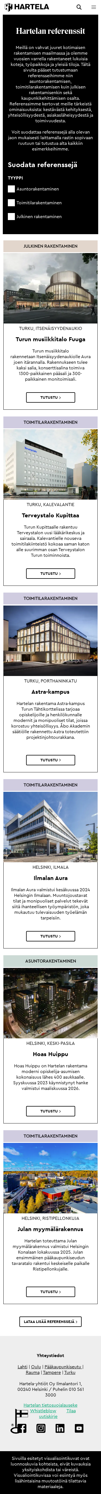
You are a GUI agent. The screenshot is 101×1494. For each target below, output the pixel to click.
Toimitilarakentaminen (39, 203)
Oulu (36, 1367)
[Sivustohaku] (79, 7)
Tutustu (49, 397)
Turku (69, 1372)
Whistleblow (43, 1411)
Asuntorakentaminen (38, 189)
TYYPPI (15, 178)
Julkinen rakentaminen (39, 216)
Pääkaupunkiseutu (63, 1367)
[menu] (93, 7)
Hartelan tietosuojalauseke (50, 1405)
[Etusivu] (27, 7)
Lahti (22, 1367)
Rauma (33, 1372)
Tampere (52, 1372)
